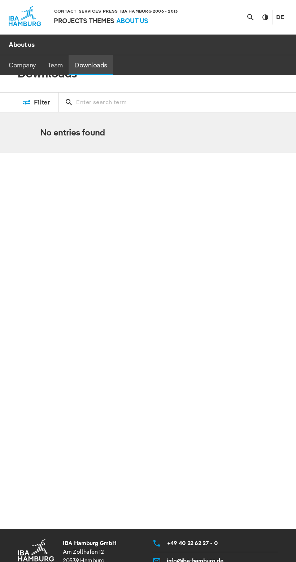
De (280, 17)
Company (22, 65)
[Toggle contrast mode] (265, 17)
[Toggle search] (250, 17)
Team (55, 65)
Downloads (90, 65)
